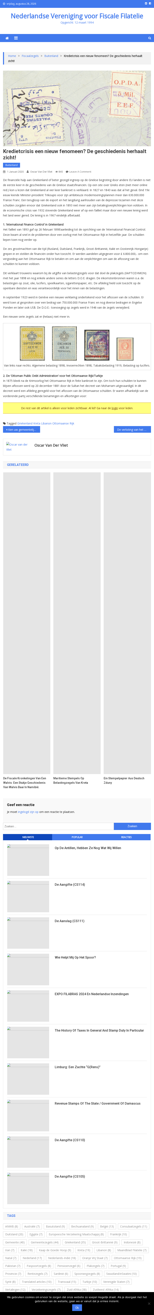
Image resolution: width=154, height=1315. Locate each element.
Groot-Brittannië (105, 1242)
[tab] (27, 837)
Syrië (10, 1282)
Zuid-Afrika (77, 1289)
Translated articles (37, 1282)
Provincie (13, 1274)
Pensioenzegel (68, 1266)
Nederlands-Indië (62, 1258)
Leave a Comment (80, 171)
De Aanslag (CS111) (69, 921)
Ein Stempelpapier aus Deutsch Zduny (124, 780)
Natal (10, 1258)
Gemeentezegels (45, 1242)
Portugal (118, 1266)
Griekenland (24, 423)
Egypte (36, 1234)
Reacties (126, 837)
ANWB (11, 1226)
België (107, 1226)
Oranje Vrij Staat (95, 1258)
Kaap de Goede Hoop (55, 1250)
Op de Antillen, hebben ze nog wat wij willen (88, 848)
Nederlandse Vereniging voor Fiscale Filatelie (77, 15)
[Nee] (149, 1304)
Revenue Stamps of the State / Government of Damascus (98, 1103)
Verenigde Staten (116, 1282)
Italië (27, 1250)
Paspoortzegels (39, 1266)
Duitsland (14, 1234)
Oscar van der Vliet (41, 171)
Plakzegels (95, 1266)
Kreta (36, 423)
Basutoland (55, 1226)
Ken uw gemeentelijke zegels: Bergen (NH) (24, 429)
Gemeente (15, 1242)
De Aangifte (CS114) (70, 885)
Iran (9, 1250)
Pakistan (12, 1266)
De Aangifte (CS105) (70, 1176)
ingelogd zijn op (28, 812)
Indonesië (132, 1242)
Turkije (89, 1282)
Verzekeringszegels (46, 1289)
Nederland (32, 1258)
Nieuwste (28, 837)
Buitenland (11, 165)
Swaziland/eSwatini (121, 1274)
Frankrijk (118, 1234)
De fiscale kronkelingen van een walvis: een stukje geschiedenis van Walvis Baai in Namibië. (24, 783)
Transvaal (67, 1282)
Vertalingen (15, 1289)
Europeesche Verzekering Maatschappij (76, 1234)
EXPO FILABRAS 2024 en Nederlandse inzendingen (92, 994)
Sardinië (61, 1274)
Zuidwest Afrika (106, 1289)
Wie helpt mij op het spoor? (75, 957)
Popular (77, 837)
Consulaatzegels (133, 1226)
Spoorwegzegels (87, 1274)
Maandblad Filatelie (132, 1250)
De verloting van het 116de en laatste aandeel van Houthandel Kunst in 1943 (134, 429)
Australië (32, 1226)
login (115, 408)
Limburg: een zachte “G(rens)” (77, 1067)
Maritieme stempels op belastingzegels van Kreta (70, 780)
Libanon (46, 423)
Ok (77, 1307)
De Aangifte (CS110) (70, 1140)
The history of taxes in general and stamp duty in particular (99, 1030)
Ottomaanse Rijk (63, 423)
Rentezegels (37, 1274)
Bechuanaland (82, 1226)
